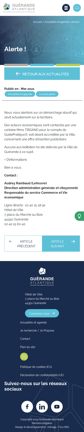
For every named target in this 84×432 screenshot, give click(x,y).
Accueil (37, 21)
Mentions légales (42, 423)
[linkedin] (42, 407)
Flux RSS (63, 426)
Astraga (51, 426)
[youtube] (57, 407)
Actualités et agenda (57, 21)
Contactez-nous (39, 313)
